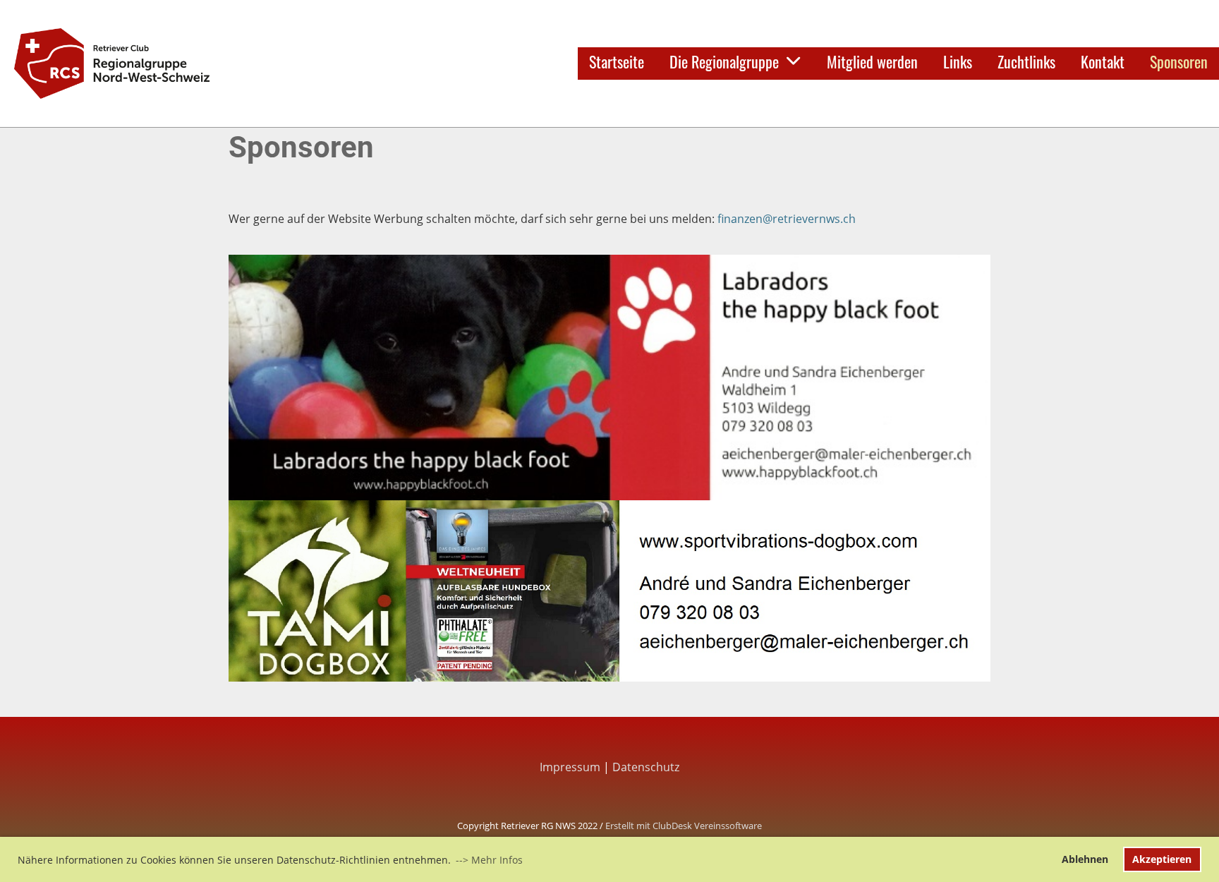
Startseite (616, 61)
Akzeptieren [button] (1161, 859)
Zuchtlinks (1026, 61)
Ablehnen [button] (1085, 859)
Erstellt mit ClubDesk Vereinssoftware (683, 825)
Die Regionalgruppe (724, 61)
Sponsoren (1179, 61)
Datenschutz (645, 767)
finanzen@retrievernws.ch (786, 218)
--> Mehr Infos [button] (489, 859)
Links (957, 61)
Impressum (570, 767)
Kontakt (1102, 61)
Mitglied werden (872, 61)
